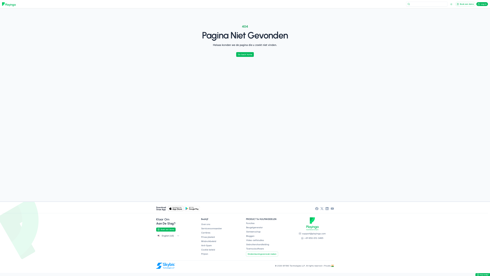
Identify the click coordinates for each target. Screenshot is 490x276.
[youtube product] (332, 208)
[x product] (321, 208)
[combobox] (426, 4)
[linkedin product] (327, 208)
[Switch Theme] (451, 4)
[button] (178, 236)
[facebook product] (316, 208)
